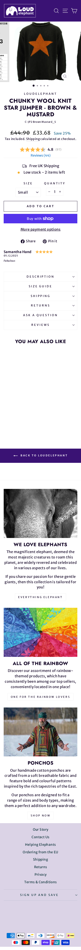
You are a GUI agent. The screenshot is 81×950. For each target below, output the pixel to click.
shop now (41, 815)
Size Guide (40, 286)
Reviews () (41, 155)
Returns (40, 305)
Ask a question (40, 315)
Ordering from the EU (40, 852)
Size (28, 183)
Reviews (40, 325)
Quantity (54, 183)
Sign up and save (39, 895)
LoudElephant (40, 94)
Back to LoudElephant (43, 455)
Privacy (41, 874)
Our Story (40, 829)
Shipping (33, 139)
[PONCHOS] (40, 731)
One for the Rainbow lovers (40, 696)
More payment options (40, 229)
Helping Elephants (40, 845)
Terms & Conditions (40, 882)
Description (41, 276)
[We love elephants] (40, 513)
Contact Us (40, 837)
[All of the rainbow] (40, 632)
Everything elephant (40, 597)
